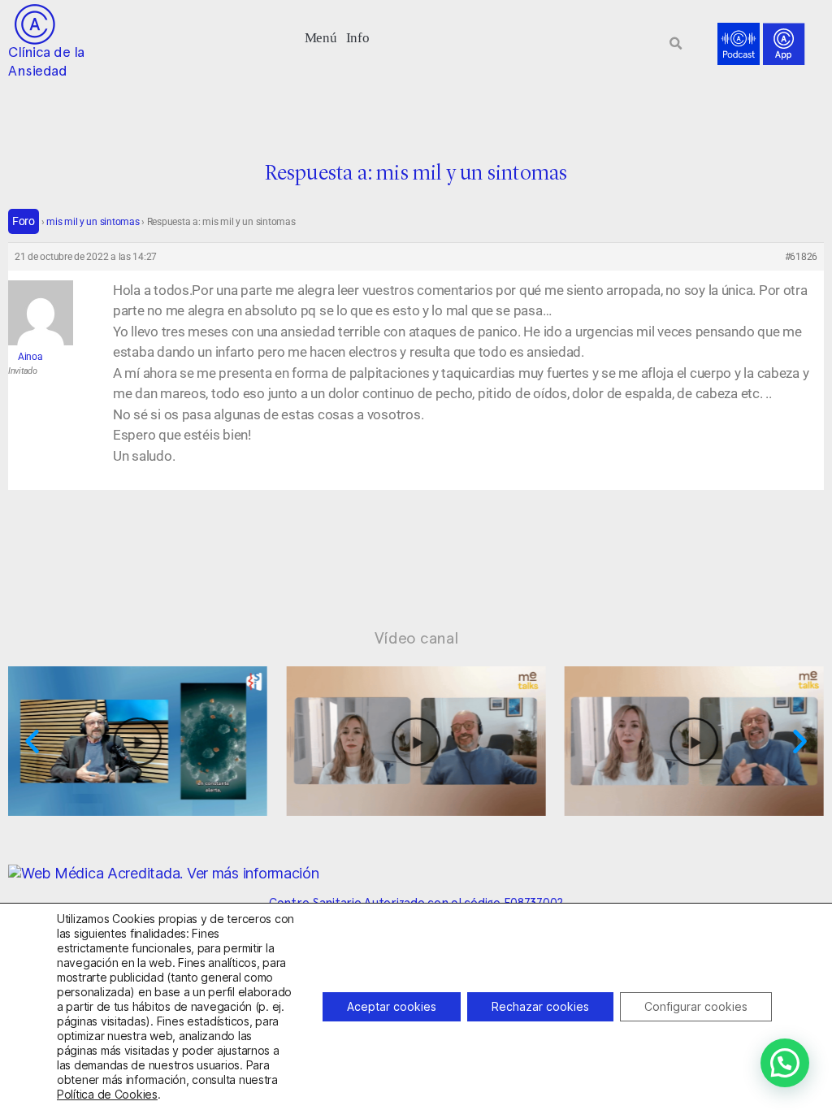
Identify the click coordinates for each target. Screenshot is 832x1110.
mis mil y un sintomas (92, 222)
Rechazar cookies (540, 1006)
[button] (320, 36)
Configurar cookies (696, 1006)
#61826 (801, 256)
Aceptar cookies (391, 1006)
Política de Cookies (107, 1094)
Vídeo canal (416, 638)
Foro (23, 221)
